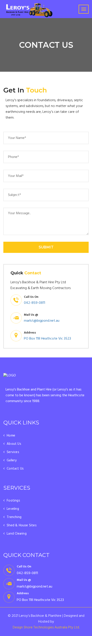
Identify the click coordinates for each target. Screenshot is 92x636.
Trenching (14, 517)
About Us (14, 444)
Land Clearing (17, 533)
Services (13, 452)
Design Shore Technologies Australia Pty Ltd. (46, 627)
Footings (13, 500)
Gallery (12, 460)
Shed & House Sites (22, 525)
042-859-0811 (34, 303)
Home (11, 435)
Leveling (13, 509)
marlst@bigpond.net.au (41, 321)
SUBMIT (46, 247)
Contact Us (15, 468)
